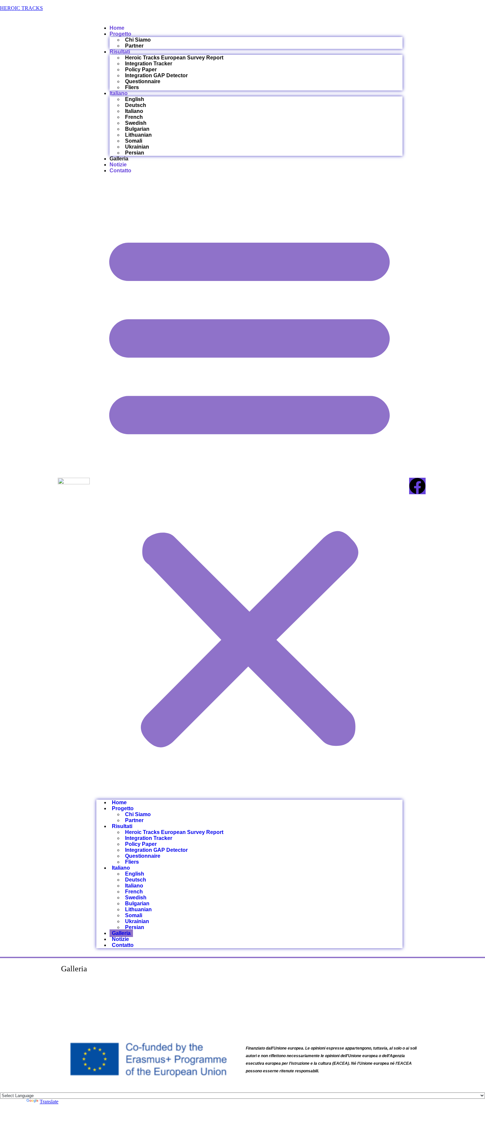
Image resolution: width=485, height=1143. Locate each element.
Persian (134, 153)
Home (117, 28)
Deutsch (135, 105)
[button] (249, 486)
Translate (49, 1101)
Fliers (132, 87)
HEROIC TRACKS (21, 8)
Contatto (120, 170)
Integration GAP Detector (156, 75)
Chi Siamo (138, 40)
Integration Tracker (148, 63)
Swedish (135, 123)
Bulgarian (137, 129)
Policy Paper (141, 69)
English (134, 99)
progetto (120, 34)
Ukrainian (137, 147)
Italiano (119, 93)
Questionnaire (142, 81)
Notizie (118, 164)
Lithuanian (138, 135)
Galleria (119, 158)
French (134, 117)
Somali (133, 141)
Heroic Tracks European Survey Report (174, 57)
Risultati (120, 51)
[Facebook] (417, 486)
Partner (134, 46)
